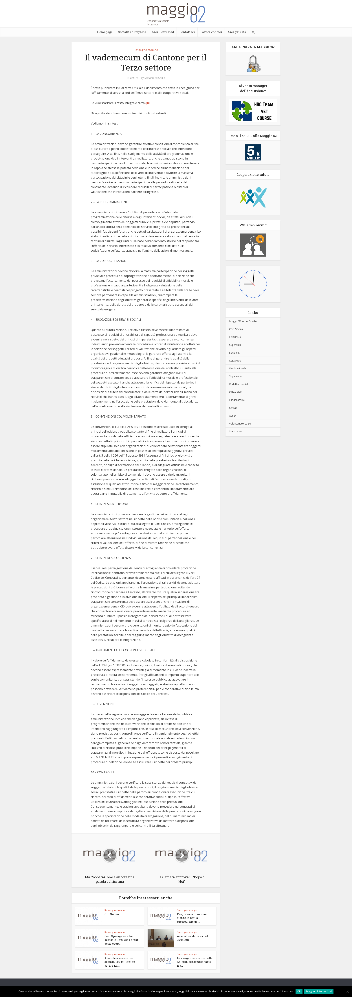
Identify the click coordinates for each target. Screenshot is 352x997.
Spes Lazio (235, 431)
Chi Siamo (111, 914)
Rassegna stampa (146, 50)
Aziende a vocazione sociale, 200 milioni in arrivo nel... (119, 961)
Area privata (237, 32)
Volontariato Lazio (240, 423)
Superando (235, 376)
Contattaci (187, 32)
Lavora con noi (211, 32)
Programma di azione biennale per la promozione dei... (192, 917)
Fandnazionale (237, 368)
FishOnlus (235, 337)
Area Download (163, 32)
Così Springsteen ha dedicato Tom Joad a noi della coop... (121, 939)
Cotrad (233, 407)
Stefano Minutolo (154, 77)
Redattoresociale (239, 384)
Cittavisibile (235, 392)
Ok (299, 991)
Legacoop (235, 360)
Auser (232, 415)
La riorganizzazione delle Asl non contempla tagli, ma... (194, 961)
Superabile (235, 344)
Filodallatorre (237, 400)
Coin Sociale (236, 329)
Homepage (105, 32)
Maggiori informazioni (319, 991)
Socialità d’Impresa (132, 32)
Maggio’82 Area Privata (243, 321)
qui (147, 103)
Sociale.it (234, 352)
